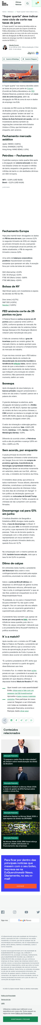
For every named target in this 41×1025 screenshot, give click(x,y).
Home (4, 12)
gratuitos (11, 699)
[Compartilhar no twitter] (26, 720)
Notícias (10, 12)
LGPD (3, 1003)
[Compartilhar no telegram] (21, 720)
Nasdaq (5, 305)
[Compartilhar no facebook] (16, 720)
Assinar (20, 886)
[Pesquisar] (27, 3)
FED (32, 91)
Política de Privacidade (8, 995)
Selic (25, 619)
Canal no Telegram (31, 59)
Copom (30, 88)
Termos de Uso (6, 999)
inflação (17, 364)
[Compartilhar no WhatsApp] (31, 720)
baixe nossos (22, 696)
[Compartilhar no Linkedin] (11, 720)
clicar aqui (24, 711)
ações (34, 671)
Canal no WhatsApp (12, 59)
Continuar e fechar (20, 1019)
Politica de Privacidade (23, 1013)
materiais (32, 696)
